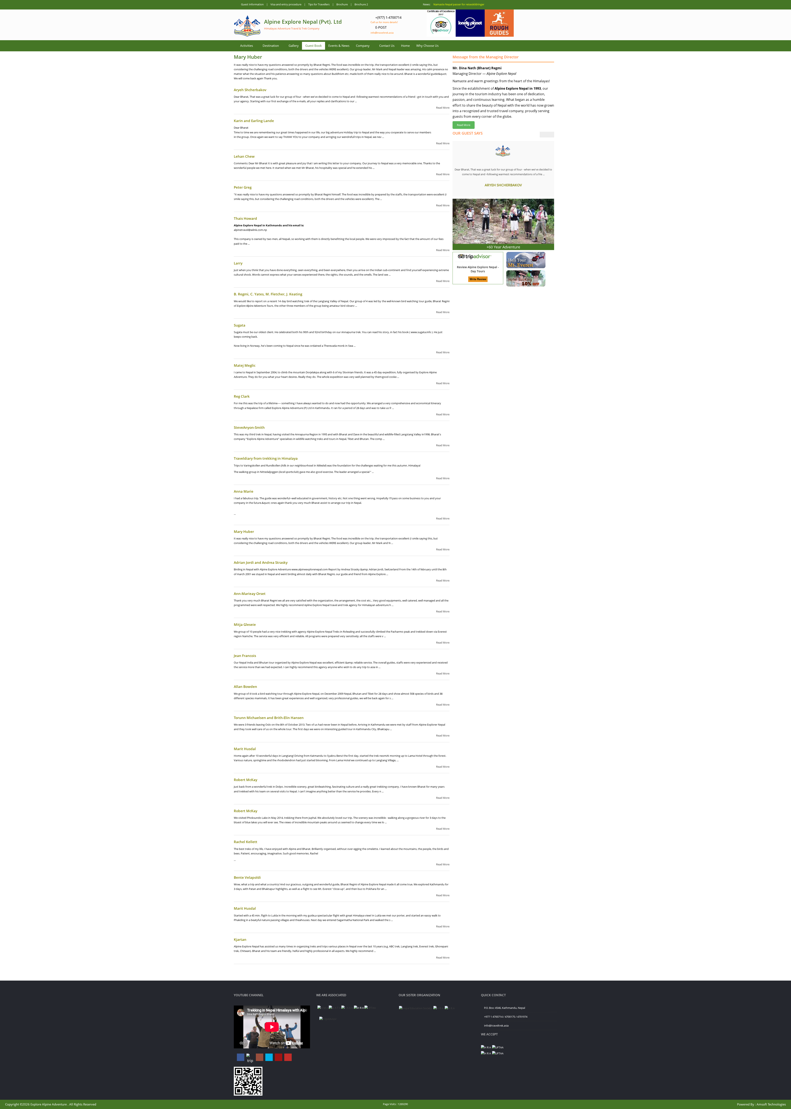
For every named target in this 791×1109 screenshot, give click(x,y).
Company (363, 45)
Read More (442, 107)
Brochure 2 (361, 4)
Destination (271, 45)
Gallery (294, 45)
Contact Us (386, 45)
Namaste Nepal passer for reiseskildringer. (459, 4)
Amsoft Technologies (771, 1104)
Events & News (338, 45)
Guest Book (313, 45)
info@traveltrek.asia (382, 32)
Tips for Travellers (319, 4)
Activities (246, 45)
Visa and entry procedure (285, 4)
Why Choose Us (427, 45)
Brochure (342, 4)
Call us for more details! (384, 22)
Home (405, 45)
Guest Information (252, 4)
